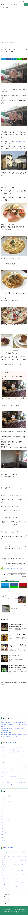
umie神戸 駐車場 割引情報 (13, 568)
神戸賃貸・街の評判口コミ (7, 802)
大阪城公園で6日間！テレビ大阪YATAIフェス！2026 (13, 868)
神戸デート (8, 574)
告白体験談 (3, 840)
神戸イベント (4, 811)
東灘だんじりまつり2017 (6, 732)
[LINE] (19, 59)
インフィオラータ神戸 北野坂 (17, 635)
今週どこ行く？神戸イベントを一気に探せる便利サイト (13, 722)
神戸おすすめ (4, 828)
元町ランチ (3, 817)
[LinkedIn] (14, 59)
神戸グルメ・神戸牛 (11, 42)
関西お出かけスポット (6, 834)
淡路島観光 (3, 805)
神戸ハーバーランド (22, 573)
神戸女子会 (23, 576)
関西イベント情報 (9, 848)
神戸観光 (3, 808)
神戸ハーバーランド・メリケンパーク (18, 574)
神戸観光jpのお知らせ (6, 831)
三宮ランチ (3, 814)
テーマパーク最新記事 (10, 742)
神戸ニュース (4, 837)
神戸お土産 (3, 799)
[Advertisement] (14, 25)
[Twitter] (3, 59)
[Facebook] (8, 59)
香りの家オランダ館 (14, 655)
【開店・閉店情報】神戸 (6, 796)
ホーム (3, 42)
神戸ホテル (3, 826)
